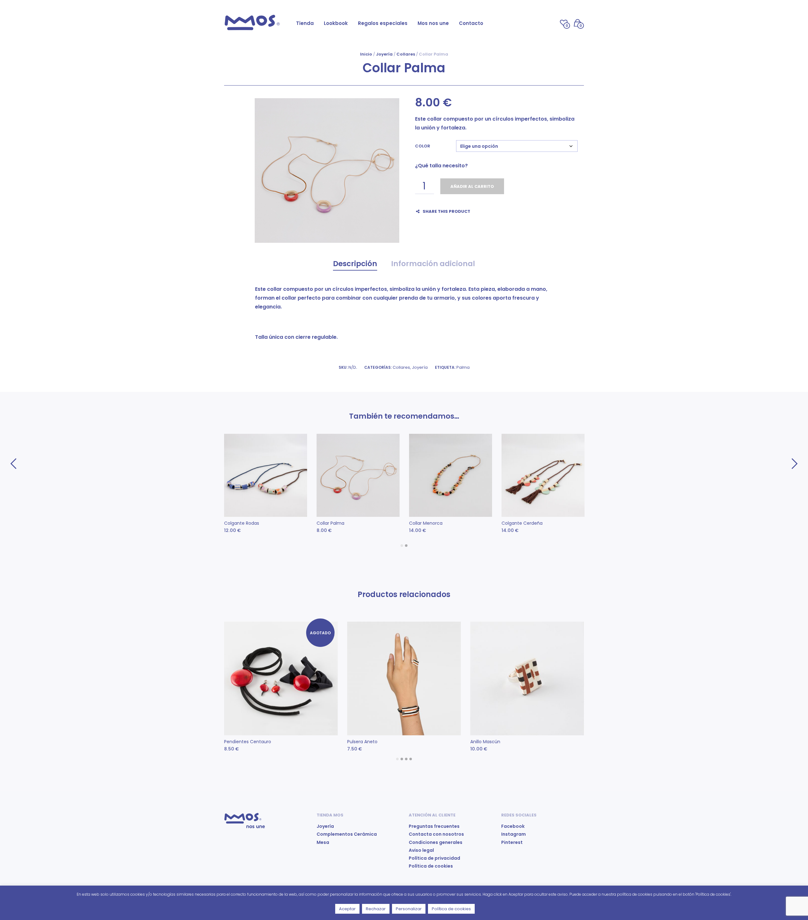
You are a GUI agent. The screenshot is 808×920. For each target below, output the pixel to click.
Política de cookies (431, 866)
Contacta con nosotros (436, 834)
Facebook (513, 826)
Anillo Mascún (485, 741)
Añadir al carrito (472, 186)
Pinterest (512, 842)
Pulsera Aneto (362, 741)
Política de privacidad (434, 858)
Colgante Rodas (241, 523)
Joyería (384, 54)
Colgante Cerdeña (522, 523)
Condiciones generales (435, 842)
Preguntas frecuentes (434, 826)
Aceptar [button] (347, 909)
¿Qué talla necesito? (441, 165)
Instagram (513, 834)
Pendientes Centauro (247, 741)
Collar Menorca (426, 523)
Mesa (323, 842)
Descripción (355, 264)
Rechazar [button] (376, 909)
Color (422, 146)
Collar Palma (330, 523)
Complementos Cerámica (347, 834)
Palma (463, 367)
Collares (405, 54)
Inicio (366, 54)
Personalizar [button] (409, 909)
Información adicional (433, 264)
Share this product (446, 211)
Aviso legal (421, 850)
